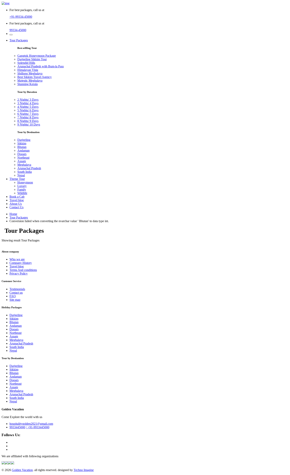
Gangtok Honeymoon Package (36, 55)
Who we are (17, 259)
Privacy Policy (18, 273)
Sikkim (21, 143)
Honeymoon (25, 182)
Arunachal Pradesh (29, 168)
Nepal (21, 175)
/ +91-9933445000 (37, 427)
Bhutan (21, 147)
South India (24, 171)
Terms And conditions (23, 270)
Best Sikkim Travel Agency (34, 77)
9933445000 (17, 427)
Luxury (22, 186)
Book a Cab (16, 196)
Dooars (21, 154)
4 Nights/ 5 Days (27, 106)
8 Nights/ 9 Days (27, 121)
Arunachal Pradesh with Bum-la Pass (40, 66)
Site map (14, 299)
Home (13, 214)
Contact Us (16, 207)
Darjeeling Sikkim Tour (32, 59)
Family (21, 189)
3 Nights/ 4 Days (27, 103)
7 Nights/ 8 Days (27, 117)
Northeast (23, 157)
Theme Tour (17, 179)
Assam (21, 161)
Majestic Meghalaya (29, 80)
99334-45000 (17, 30)
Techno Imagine (84, 470)
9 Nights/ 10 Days (28, 124)
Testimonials (17, 289)
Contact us (16, 292)
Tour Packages (18, 40)
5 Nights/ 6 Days (27, 110)
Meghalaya (24, 164)
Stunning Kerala (27, 84)
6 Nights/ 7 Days (27, 113)
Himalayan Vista (27, 70)
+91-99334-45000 (20, 16)
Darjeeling (23, 140)
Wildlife (22, 193)
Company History (20, 263)
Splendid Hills (26, 62)
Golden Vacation (22, 470)
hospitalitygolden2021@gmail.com (31, 423)
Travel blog (16, 200)
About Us (15, 203)
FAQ (12, 296)
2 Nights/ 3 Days (27, 99)
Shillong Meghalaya (29, 73)
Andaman (23, 150)
